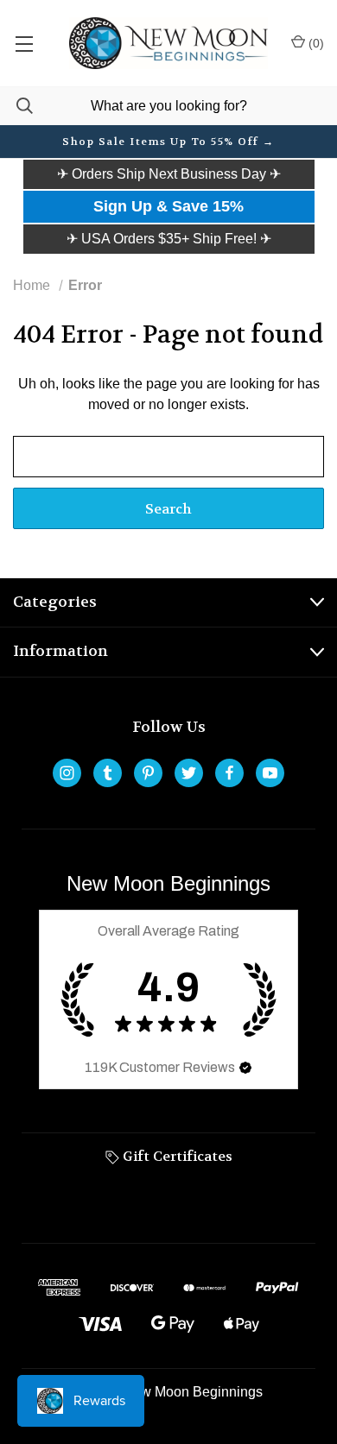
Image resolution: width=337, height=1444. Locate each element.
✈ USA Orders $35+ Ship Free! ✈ (169, 238)
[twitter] (188, 773)
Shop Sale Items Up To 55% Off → (168, 141)
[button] (169, 174)
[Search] (16, 105)
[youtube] (270, 773)
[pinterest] (148, 773)
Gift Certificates (175, 1156)
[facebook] (229, 773)
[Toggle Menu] (24, 43)
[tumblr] (107, 773)
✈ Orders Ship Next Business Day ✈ (169, 174)
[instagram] (67, 773)
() (314, 43)
